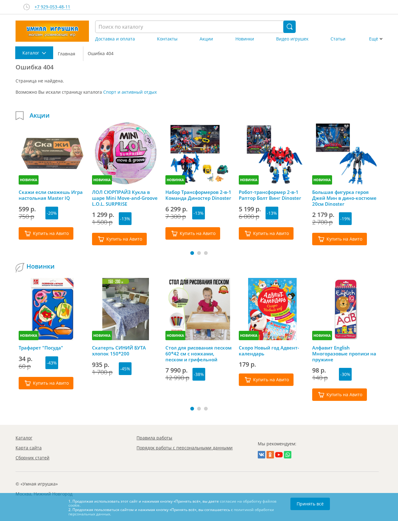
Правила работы (154, 438)
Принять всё (310, 504)
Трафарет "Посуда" (41, 348)
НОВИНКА (28, 179)
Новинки (244, 38)
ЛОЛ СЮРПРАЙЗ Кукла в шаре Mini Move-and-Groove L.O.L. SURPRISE (125, 198)
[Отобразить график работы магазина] (26, 7)
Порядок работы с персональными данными (185, 448)
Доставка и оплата (115, 38)
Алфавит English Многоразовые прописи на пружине (344, 353)
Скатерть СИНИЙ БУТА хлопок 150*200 (119, 351)
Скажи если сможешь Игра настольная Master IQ (51, 195)
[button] (192, 253)
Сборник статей (32, 458)
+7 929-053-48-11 (52, 7)
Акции (206, 38)
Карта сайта (29, 448)
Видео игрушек (292, 38)
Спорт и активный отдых (130, 92)
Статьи (338, 38)
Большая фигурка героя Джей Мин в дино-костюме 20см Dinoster (344, 198)
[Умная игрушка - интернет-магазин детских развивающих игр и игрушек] (52, 31)
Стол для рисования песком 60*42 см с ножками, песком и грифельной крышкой (198, 353)
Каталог (24, 438)
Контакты (167, 38)
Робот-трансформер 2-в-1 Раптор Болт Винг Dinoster (270, 195)
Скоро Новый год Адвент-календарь (269, 351)
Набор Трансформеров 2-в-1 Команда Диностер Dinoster (198, 195)
